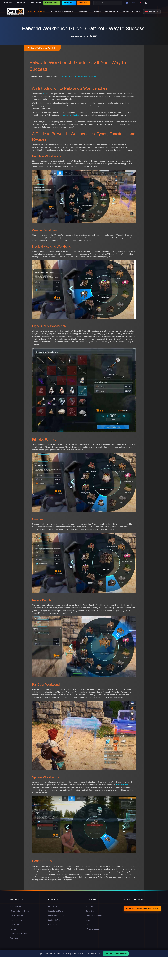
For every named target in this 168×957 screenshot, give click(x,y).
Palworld (97, 76)
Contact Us (90, 911)
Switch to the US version (116, 953)
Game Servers (15, 906)
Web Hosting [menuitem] (110, 11)
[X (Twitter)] (146, 3)
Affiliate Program (92, 929)
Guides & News (80, 76)
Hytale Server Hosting (18, 915)
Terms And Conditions (94, 915)
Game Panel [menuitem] (83, 3)
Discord (88, 924)
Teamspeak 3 (15, 938)
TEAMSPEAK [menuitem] (97, 11)
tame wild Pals (122, 785)
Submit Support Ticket (56, 915)
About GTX (90, 906)
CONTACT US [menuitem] (126, 11)
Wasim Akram (66, 76)
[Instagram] (140, 3)
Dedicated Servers (17, 920)
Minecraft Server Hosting (19, 911)
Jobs (88, 920)
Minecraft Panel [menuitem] (52, 3)
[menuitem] (152, 11)
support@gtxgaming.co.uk (142, 909)
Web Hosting (15, 929)
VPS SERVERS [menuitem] (82, 11)
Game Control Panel (55, 911)
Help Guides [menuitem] (22, 3)
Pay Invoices (52, 924)
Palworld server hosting (69, 115)
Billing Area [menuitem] (69, 3)
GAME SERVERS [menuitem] (44, 11)
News (90, 76)
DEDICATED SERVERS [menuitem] (63, 11)
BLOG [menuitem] (138, 11)
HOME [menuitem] (30, 11)
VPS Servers (15, 924)
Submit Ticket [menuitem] (35, 3)
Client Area (52, 906)
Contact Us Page (54, 920)
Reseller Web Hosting (18, 933)
